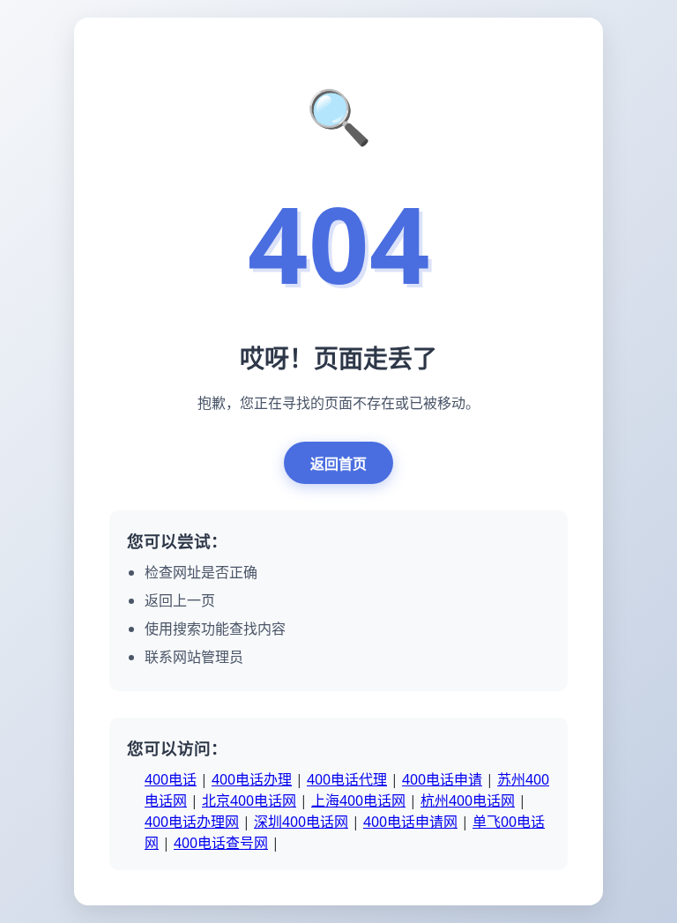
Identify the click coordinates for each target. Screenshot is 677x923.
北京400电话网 (249, 800)
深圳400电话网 (301, 821)
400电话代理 (347, 779)
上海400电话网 (358, 800)
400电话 (171, 779)
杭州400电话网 (467, 800)
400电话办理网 (192, 821)
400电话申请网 (410, 821)
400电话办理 (252, 779)
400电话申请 (442, 779)
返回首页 (338, 463)
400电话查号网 (221, 842)
